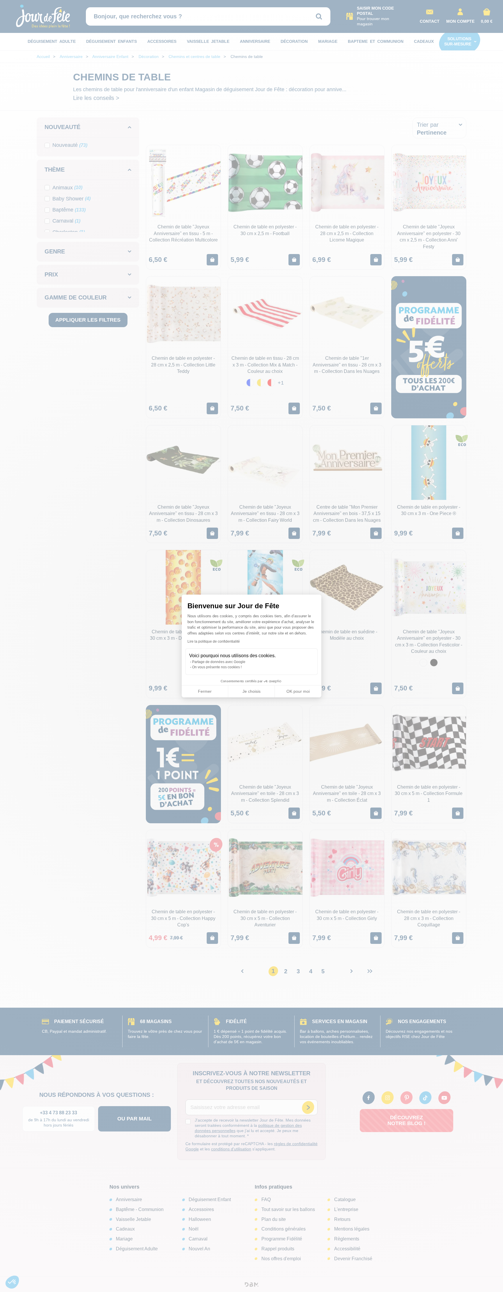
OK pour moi (298, 691)
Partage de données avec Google (218, 662)
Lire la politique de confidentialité (213, 641)
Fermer (205, 691)
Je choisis (251, 691)
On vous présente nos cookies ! (217, 667)
